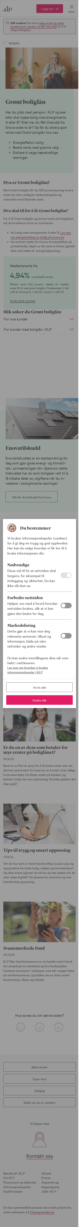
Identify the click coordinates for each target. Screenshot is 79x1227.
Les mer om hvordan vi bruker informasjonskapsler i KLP (27, 669)
